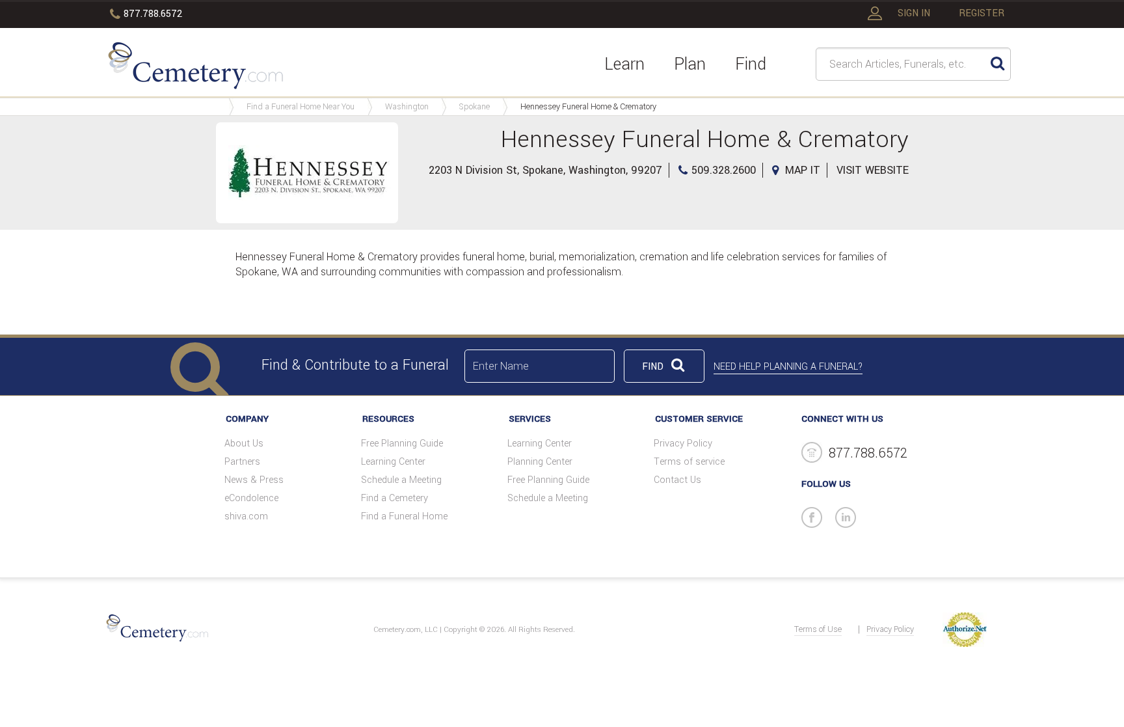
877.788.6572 (153, 14)
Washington (407, 107)
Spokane (474, 107)
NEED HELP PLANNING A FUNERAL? (788, 367)
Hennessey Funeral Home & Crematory (588, 107)
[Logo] (195, 68)
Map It (802, 170)
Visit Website (872, 170)
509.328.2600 (723, 170)
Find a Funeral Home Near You (301, 107)
